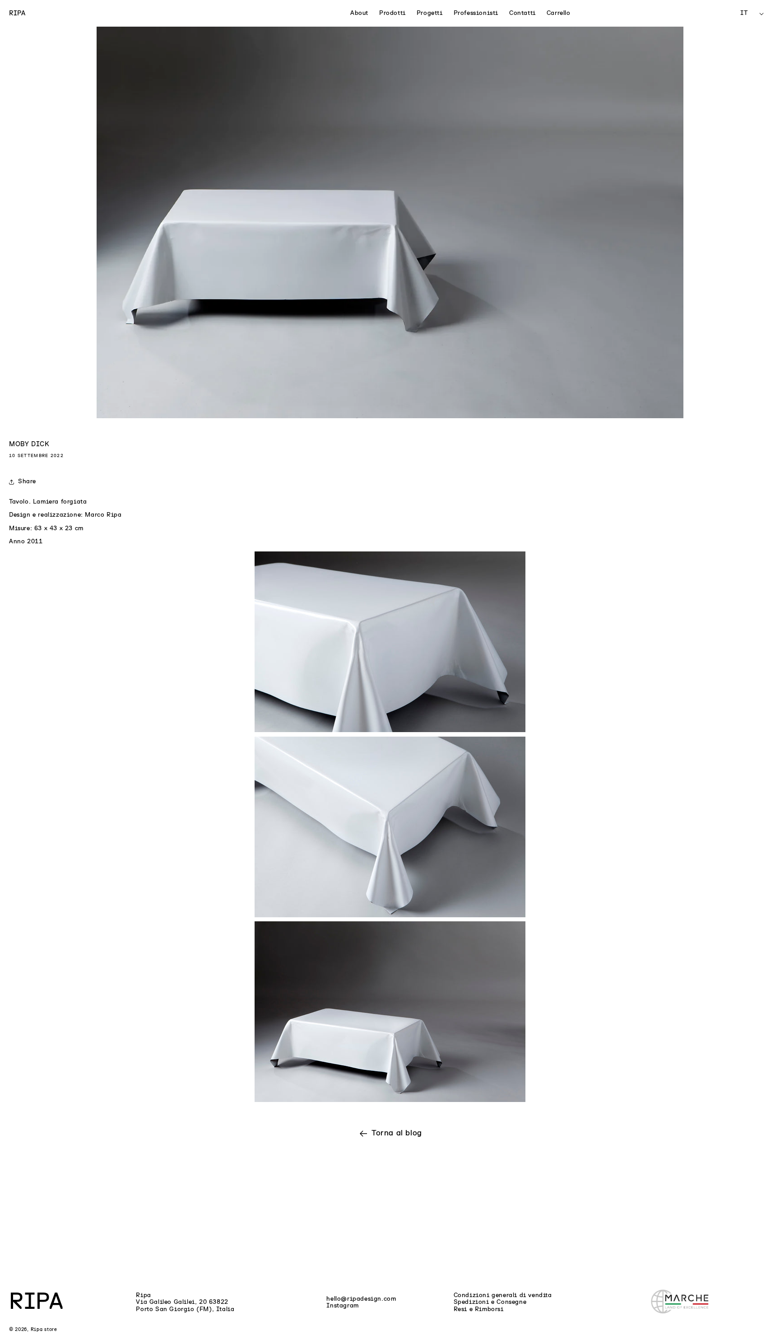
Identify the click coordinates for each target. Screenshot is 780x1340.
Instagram (342, 1306)
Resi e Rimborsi (479, 1309)
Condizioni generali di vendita (503, 1295)
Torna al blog (396, 1133)
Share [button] (27, 481)
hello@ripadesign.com (361, 1299)
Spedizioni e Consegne (490, 1302)
